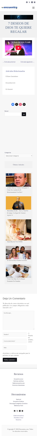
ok (24, 114)
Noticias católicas (18, 381)
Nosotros (18, 419)
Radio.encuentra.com (19, 383)
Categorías (8, 152)
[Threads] (32, 2)
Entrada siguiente (27, 62)
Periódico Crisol (18, 417)
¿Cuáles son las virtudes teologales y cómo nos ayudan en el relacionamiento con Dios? (18, 190)
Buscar (7, 111)
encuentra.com (10, 83)
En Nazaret (9, 89)
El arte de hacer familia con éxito (17, 260)
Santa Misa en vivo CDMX (15, 242)
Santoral (18, 399)
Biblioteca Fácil (18, 405)
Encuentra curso (18, 379)
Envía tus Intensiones (18, 385)
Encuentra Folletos (18, 401)
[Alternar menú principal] (33, 7)
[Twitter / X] (17, 411)
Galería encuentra (18, 415)
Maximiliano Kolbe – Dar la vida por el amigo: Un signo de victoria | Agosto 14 (17, 213)
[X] (29, 2)
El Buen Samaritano (12, 76)
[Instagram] (34, 2)
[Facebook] (27, 2)
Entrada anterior (9, 62)
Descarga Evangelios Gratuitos (18, 403)
